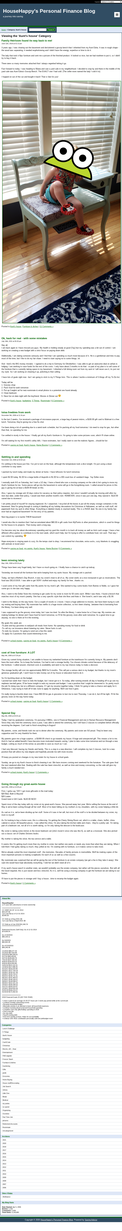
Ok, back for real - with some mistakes (24, 338)
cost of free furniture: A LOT (18, 652)
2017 (4, 1150)
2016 (4, 1153)
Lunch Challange (9, 1028)
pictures (5, 1120)
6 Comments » (58, 401)
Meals (5, 1097)
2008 (4, 1181)
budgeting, (26, 401)
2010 (4, 1174)
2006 (4, 1187)
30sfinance (6, 1197)
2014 (4, 1160)
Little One (6, 1093)
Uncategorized (8, 1131)
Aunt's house (7, 1035)
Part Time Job (8, 1117)
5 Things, (36, 401)
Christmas (6, 1045)
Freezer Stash (8, 1059)
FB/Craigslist (7, 1056)
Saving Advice (91, 1220)
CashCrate (6, 1042)
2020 (4, 1143)
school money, (16, 641)
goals (4, 1073)
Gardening (6, 1066)
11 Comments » (46, 326)
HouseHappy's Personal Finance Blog (56, 1220)
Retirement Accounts (10, 1124)
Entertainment (7, 1052)
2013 (4, 1164)
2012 (4, 1167)
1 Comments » (56, 445)
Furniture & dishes (9, 1062)
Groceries (6, 1076)
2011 (4, 1170)
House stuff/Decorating (11, 1083)
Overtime (6, 1114)
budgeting (6, 1039)
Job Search (7, 1086)
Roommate (6, 1127)
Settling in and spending (15, 457)
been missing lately (12, 560)
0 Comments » (65, 548)
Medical (5, 1100)
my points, (28, 548)
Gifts (4, 1069)
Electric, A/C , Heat (9, 1049)
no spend (6, 1107)
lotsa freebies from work (15, 412)
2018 (4, 1147)
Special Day (8, 713)
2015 (4, 1157)
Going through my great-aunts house (23, 784)
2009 (4, 1177)
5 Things (6, 1032)
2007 (4, 1184)
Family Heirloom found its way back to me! (26, 40)
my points (6, 1103)
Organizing (6, 1110)
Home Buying (7, 1080)
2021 (4, 1140)
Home (3, 30)
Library (5, 1090)
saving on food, (17, 445)
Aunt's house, (16, 326)
